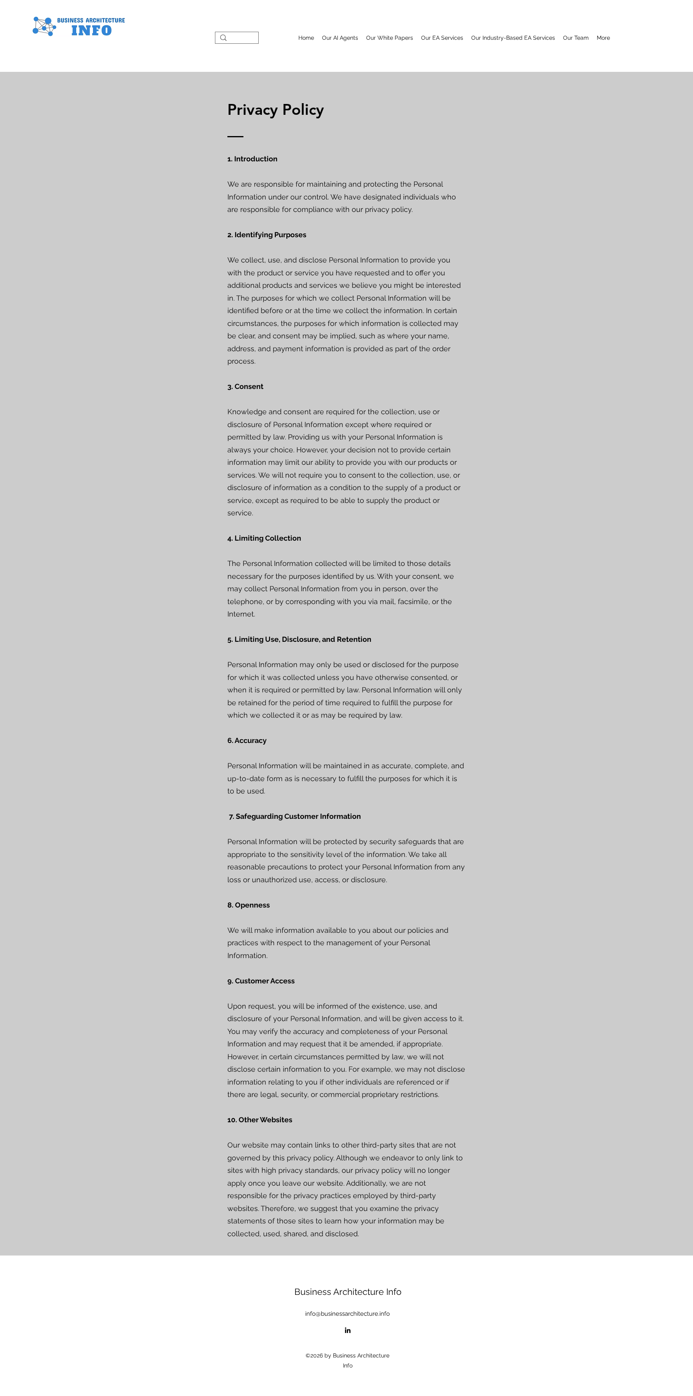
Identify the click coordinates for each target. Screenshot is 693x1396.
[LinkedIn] (348, 1330)
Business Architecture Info (347, 1291)
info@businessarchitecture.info (347, 1313)
